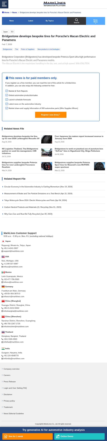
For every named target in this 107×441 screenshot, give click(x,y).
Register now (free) (50, 115)
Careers (7, 375)
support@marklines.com (14, 251)
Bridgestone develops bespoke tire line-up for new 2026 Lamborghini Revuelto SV (20, 137)
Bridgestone (7, 49)
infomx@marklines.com (13, 282)
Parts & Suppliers (27, 49)
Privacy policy (9, 401)
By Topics (50, 21)
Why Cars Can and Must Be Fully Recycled (22, 214)
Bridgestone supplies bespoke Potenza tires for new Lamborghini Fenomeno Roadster (19, 164)
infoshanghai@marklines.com (16, 311)
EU (12, 32)
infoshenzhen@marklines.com (16, 326)
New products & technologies (49, 49)
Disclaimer (8, 394)
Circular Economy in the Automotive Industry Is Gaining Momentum (32, 187)
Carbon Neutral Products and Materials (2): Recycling (26, 207)
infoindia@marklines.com (14, 358)
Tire (16, 49)
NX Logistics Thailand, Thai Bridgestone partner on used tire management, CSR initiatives (20, 151)
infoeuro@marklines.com (14, 296)
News (11, 21)
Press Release (10, 382)
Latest (30, 21)
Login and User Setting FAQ (15, 388)
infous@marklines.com (13, 267)
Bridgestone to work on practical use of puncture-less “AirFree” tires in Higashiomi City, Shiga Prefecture (79, 150)
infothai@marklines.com (13, 342)
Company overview (11, 369)
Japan (5, 32)
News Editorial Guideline (14, 413)
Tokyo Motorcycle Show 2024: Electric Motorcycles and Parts (29, 200)
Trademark (8, 407)
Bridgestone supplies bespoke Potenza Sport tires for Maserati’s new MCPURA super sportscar (72, 164)
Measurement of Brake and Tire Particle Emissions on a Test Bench (32, 193)
